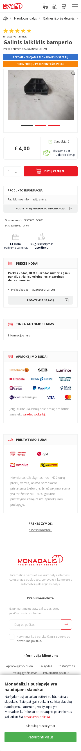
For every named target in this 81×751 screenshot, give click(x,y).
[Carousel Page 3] (54, 125)
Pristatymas (66, 666)
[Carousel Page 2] (40, 125)
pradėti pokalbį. (34, 414)
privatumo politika (37, 717)
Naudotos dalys (25, 18)
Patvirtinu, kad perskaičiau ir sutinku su (43, 639)
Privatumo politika (56, 673)
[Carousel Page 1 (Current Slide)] (27, 125)
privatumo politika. (29, 641)
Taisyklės (45, 666)
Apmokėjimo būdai (20, 666)
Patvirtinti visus (40, 737)
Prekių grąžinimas (25, 673)
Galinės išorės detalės (59, 18)
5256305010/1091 (40, 530)
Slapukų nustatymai (40, 726)
